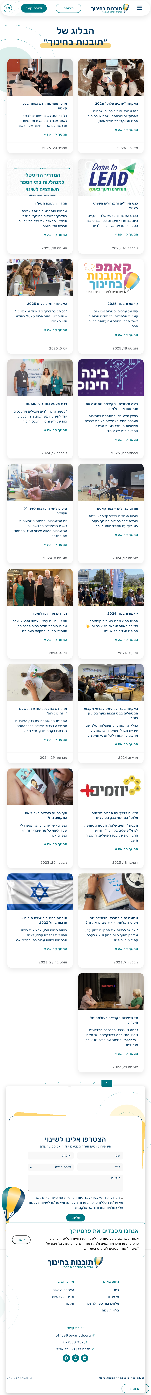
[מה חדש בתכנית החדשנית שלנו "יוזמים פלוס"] (40, 682)
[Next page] (46, 1083)
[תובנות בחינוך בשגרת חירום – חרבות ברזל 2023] (40, 891)
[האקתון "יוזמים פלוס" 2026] (111, 77)
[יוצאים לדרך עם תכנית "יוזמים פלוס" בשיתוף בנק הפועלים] (111, 787)
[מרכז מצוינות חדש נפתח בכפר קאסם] (40, 77)
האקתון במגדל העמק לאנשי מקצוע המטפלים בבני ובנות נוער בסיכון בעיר (111, 713)
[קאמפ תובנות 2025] (111, 277)
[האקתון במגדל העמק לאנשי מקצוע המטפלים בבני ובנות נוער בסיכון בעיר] (111, 682)
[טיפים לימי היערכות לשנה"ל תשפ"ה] (40, 482)
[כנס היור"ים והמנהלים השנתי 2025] (111, 177)
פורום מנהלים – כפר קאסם (117, 509)
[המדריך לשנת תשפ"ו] (40, 177)
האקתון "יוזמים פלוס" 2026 (116, 104)
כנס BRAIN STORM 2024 (46, 404)
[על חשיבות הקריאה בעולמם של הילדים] (111, 991)
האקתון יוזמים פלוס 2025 (47, 304)
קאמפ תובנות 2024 (122, 614)
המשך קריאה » (126, 130)
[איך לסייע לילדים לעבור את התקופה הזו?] (40, 787)
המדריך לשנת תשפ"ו (51, 203)
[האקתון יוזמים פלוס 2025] (40, 277)
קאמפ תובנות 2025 (123, 304)
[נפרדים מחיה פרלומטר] (40, 587)
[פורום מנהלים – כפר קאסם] (111, 482)
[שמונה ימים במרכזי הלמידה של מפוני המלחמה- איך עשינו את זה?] (111, 891)
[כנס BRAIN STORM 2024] (40, 377)
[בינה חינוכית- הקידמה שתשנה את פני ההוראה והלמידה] (111, 377)
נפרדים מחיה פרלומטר (49, 614)
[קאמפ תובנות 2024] (111, 587)
